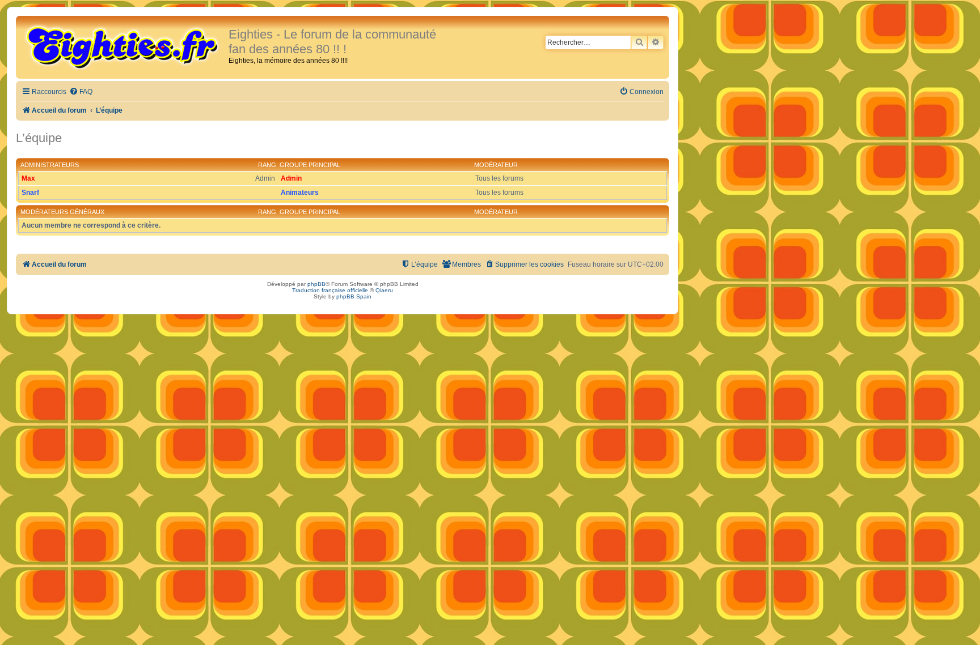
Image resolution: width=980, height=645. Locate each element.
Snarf (30, 193)
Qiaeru (384, 290)
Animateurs (300, 193)
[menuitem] (80, 92)
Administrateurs (49, 164)
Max (28, 178)
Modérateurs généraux (62, 211)
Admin (291, 178)
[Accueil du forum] (124, 46)
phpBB (316, 284)
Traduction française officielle (330, 290)
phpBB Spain (353, 296)
